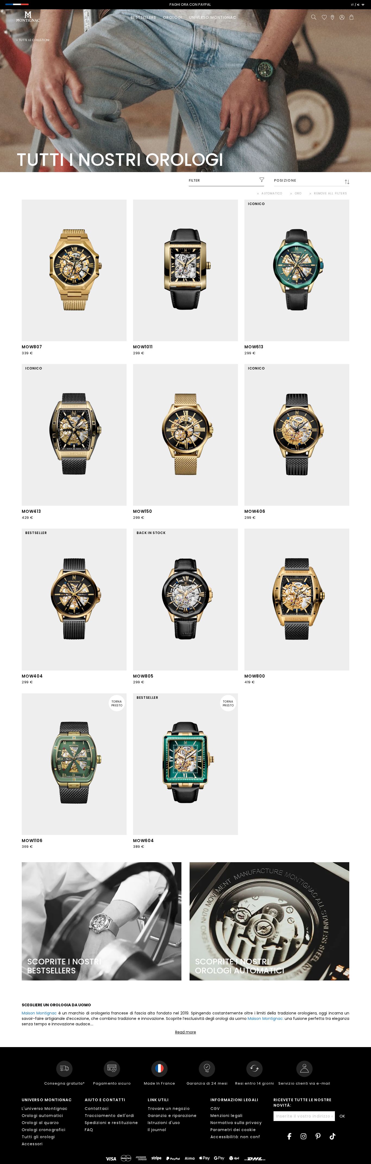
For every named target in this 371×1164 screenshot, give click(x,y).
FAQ (89, 1129)
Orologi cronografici (43, 1129)
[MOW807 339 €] (74, 270)
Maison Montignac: (265, 1018)
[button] (357, 5)
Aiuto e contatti (105, 1100)
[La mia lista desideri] (324, 17)
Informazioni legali (234, 1100)
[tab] (49, 1122)
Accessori (32, 1144)
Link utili (158, 1100)
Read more (185, 1032)
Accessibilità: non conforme (241, 1137)
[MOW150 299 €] (185, 435)
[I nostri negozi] (332, 17)
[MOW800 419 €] (296, 599)
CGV (215, 1108)
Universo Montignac (47, 1100)
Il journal (157, 1129)
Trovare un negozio (169, 1108)
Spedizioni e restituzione (111, 1122)
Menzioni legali (226, 1115)
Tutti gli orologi (38, 1137)
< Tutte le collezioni (32, 40)
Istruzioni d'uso (164, 1122)
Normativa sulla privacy (236, 1122)
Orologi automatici (42, 1115)
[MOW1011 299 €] (185, 270)
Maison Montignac (39, 1013)
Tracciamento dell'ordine (112, 1115)
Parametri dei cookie (233, 1129)
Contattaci (97, 1108)
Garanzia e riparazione (172, 1115)
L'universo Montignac (45, 1108)
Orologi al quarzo (40, 1122)
